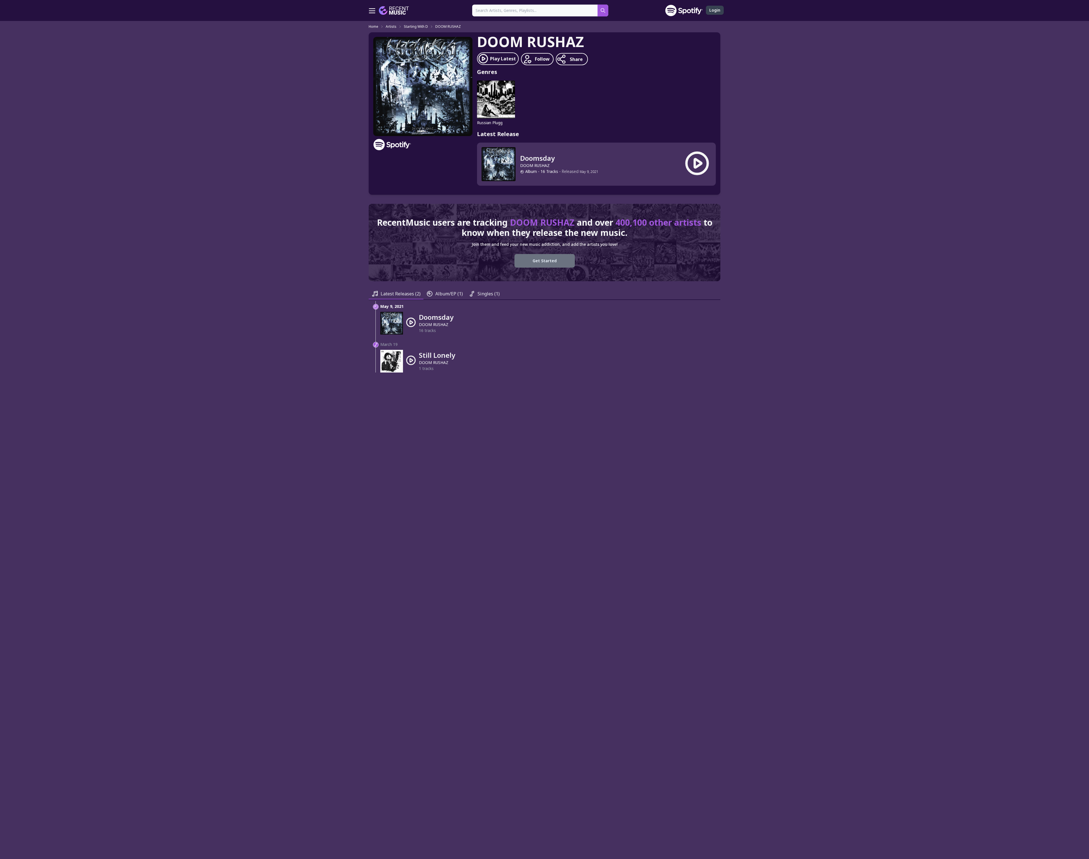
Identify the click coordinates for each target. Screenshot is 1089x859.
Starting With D (416, 26)
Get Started (545, 260)
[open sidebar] (372, 10)
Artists (391, 26)
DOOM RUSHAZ (448, 26)
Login (714, 10)
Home (373, 26)
